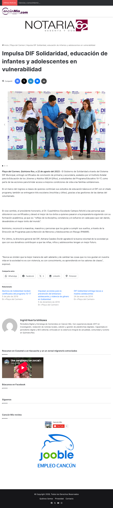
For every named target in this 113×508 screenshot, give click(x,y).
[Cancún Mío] (15, 11)
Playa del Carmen (17, 45)
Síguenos (6, 399)
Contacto (69, 499)
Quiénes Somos (46, 499)
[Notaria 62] (56, 25)
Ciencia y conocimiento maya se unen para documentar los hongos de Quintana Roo (55, 3)
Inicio (6, 45)
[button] (108, 125)
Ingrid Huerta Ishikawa (33, 320)
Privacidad (59, 499)
